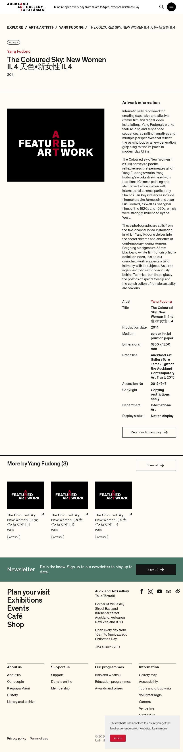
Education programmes (113, 681)
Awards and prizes (109, 688)
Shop (15, 625)
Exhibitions (24, 600)
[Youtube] (159, 591)
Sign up (153, 569)
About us (14, 674)
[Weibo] (177, 591)
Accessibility (148, 681)
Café (14, 616)
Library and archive (21, 701)
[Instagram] (150, 591)
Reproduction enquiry (146, 432)
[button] (25, 511)
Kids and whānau (108, 674)
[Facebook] (141, 591)
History (12, 695)
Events (18, 608)
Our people (15, 681)
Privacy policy (16, 739)
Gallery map (148, 674)
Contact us (147, 715)
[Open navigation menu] (171, 6)
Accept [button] (118, 738)
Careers (145, 701)
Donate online (61, 681)
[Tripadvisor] (168, 591)
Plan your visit (28, 592)
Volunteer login (150, 695)
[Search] (161, 6)
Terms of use (39, 739)
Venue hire (146, 708)
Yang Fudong (19, 51)
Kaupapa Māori (18, 688)
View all (153, 465)
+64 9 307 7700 (107, 647)
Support (57, 674)
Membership (60, 688)
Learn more (159, 728)
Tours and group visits (155, 688)
